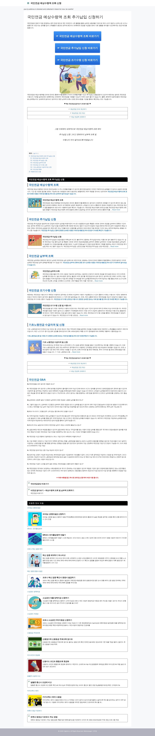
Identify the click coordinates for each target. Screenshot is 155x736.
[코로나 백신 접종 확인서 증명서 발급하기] (77, 581)
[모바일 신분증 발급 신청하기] (77, 519)
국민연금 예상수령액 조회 (44, 184)
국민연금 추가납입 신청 (42, 219)
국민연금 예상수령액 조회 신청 (46, 3)
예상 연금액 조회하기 (78, 117)
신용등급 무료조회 (33, 633)
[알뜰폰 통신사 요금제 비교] (77, 683)
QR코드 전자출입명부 (34, 529)
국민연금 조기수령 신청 (42, 290)
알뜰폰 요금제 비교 (33, 676)
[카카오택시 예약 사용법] (77, 700)
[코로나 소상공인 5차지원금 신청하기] (77, 623)
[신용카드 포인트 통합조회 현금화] (77, 666)
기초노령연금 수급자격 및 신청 (46, 324)
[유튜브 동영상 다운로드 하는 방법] (77, 718)
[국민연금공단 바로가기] (77, 484)
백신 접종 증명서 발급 (34, 571)
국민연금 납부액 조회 (41, 255)
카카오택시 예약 (32, 691)
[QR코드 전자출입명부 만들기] (77, 539)
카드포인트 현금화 (33, 655)
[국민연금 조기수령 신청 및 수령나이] (77, 310)
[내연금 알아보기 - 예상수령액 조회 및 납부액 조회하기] (77, 491)
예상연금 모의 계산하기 (78, 109)
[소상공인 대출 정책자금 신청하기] (77, 602)
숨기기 (35, 153)
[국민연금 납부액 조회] (77, 275)
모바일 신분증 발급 (33, 508)
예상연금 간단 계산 (78, 113)
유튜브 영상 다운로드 (34, 711)
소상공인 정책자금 (33, 592)
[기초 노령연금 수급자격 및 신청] (77, 347)
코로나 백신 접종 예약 (34, 549)
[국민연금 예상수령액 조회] (77, 204)
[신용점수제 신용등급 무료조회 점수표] (77, 644)
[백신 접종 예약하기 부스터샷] (77, 560)
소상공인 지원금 (32, 614)
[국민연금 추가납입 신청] (77, 241)
